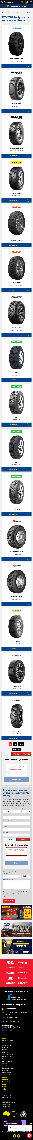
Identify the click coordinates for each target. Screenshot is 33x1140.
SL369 (16, 372)
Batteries (4, 1063)
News (4, 1087)
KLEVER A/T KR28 (16, 596)
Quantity (24, 809)
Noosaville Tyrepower (18, 6)
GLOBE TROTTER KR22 (16, 552)
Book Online (6, 1082)
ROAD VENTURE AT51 (16, 148)
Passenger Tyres (7, 1097)
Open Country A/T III (16, 59)
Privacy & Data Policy (12, 1131)
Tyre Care (5, 1047)
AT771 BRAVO (16, 238)
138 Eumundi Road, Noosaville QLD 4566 (16, 1013)
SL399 (16, 417)
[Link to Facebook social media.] (14, 1136)
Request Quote (8, 900)
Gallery (5, 1089)
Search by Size (6, 1043)
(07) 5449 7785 (11, 1018)
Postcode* (6, 832)
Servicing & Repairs (8, 1068)
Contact (5, 1080)
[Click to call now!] (22, 2)
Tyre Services (6, 1070)
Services (5, 1059)
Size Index (5, 1100)
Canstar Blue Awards (8, 1102)
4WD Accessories (7, 1061)
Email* (5, 827)
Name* (5, 815)
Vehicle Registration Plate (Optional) (10, 873)
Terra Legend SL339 (16, 507)
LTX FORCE (16, 641)
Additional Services (8, 1075)
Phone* (13, 821)
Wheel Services (7, 1073)
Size (4, 809)
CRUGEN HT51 (16, 103)
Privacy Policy (11, 894)
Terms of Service (23, 894)
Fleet (4, 1084)
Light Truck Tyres (7, 1095)
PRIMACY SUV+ (16, 686)
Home (5, 13)
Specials (5, 1077)
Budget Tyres (6, 1104)
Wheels (5, 1052)
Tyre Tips (4, 1050)
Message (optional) (8, 879)
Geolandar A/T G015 (16, 731)
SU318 (16, 462)
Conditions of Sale (23, 1131)
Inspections (5, 1066)
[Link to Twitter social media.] (18, 1136)
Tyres (4, 1038)
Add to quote (13, 66)
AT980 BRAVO (16, 283)
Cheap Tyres (6, 1107)
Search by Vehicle (7, 1041)
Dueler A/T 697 (16, 327)
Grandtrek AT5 (16, 193)
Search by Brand (7, 1045)
